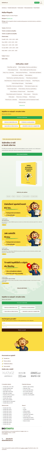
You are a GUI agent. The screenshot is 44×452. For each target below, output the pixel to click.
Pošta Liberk (11, 97)
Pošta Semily (20, 7)
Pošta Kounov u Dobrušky (11, 99)
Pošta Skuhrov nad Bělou (17, 75)
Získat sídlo (37, 2)
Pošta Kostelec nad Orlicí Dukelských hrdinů (29, 99)
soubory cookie (24, 448)
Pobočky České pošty (12, 7)
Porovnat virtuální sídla (22, 117)
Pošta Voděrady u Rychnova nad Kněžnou (28, 67)
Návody (8, 196)
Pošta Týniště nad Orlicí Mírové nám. (28, 70)
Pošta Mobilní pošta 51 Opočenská (14, 94)
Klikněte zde (9, 18)
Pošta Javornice (22, 102)
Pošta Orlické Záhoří (12, 88)
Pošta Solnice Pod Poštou (21, 72)
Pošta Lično (35, 94)
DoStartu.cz (5, 3)
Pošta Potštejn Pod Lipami (17, 83)
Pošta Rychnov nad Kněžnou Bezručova (15, 78)
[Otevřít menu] (41, 2)
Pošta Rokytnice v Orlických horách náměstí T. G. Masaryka (17, 80)
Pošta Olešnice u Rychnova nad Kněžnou (27, 88)
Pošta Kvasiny (32, 97)
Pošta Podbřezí (28, 83)
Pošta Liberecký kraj (28, 7)
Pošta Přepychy (35, 80)
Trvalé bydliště (25, 196)
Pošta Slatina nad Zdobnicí (35, 72)
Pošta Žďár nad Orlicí (11, 67)
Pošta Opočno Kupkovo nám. (31, 86)
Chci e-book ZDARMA (22, 154)
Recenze (18, 196)
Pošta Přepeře (37, 7)
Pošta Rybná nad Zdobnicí (31, 78)
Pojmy (13, 196)
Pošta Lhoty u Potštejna (21, 97)
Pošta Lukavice (27, 94)
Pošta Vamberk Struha (13, 70)
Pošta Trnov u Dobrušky (8, 72)
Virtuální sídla (34, 196)
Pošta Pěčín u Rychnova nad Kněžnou (14, 86)
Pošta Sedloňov (28, 75)
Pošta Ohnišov (30, 91)
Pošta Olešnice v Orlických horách (17, 91)
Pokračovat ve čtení (22, 222)
